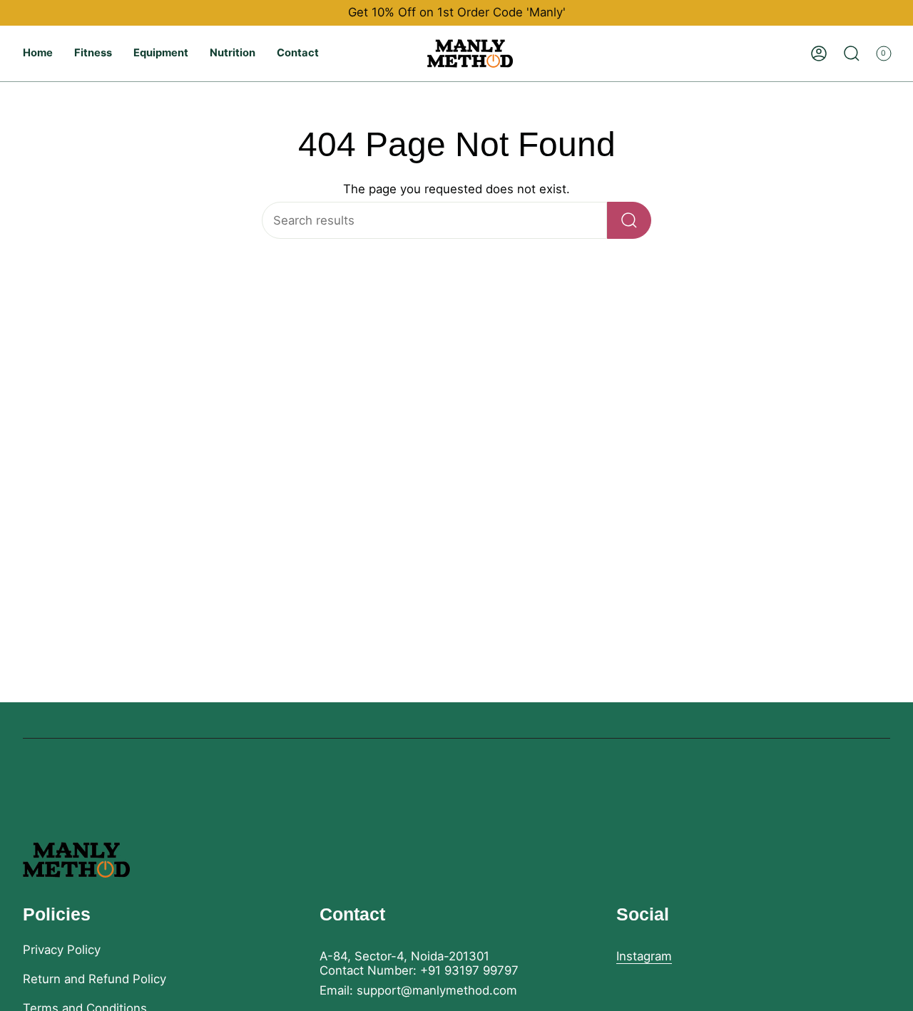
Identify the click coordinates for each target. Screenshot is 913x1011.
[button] (93, 53)
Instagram (644, 956)
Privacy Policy (62, 950)
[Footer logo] (76, 860)
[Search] (629, 220)
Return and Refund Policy (94, 979)
